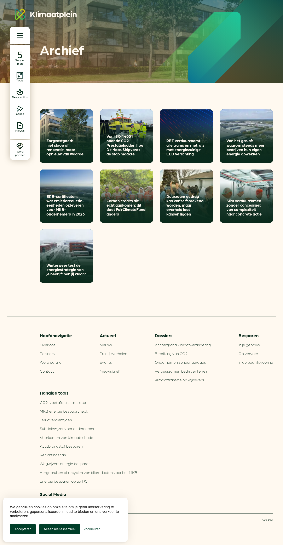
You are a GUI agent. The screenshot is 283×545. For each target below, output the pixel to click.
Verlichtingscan (53, 454)
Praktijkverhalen (113, 353)
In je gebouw (249, 344)
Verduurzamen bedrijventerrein (181, 371)
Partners (47, 353)
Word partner (51, 362)
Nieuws (106, 344)
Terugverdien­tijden (56, 419)
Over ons (48, 344)
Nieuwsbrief (110, 371)
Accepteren (23, 529)
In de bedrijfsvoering (255, 362)
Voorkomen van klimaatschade (66, 437)
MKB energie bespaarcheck (64, 411)
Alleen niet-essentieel (60, 529)
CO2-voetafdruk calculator (63, 402)
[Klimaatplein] (20, 15)
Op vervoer (248, 353)
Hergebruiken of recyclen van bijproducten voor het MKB (88, 472)
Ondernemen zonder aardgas (180, 362)
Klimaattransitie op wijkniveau (180, 379)
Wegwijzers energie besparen (65, 463)
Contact (47, 371)
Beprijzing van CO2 (171, 353)
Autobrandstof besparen (61, 446)
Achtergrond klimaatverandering (183, 344)
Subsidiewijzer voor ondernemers (68, 428)
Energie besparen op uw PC (63, 481)
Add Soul (267, 519)
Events (106, 362)
